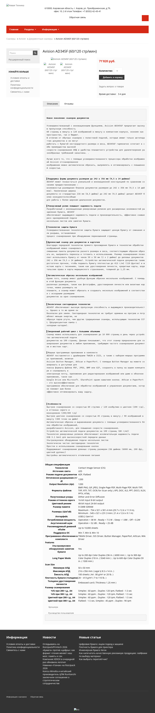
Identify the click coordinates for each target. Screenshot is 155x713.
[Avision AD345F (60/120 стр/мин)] (68, 58)
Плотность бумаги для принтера (96, 647)
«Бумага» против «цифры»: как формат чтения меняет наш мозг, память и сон (59, 653)
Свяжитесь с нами (19, 91)
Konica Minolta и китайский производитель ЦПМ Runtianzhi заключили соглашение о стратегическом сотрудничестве (59, 677)
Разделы (29, 29)
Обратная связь (77, 17)
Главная (13, 29)
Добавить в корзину (112, 77)
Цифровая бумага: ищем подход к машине (101, 644)
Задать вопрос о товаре (111, 86)
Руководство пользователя (61, 613)
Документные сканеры (41, 38)
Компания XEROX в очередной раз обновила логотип (58, 661)
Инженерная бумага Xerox (92, 650)
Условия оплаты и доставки (20, 644)
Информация (50, 29)
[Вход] (145, 18)
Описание (52, 103)
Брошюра (53, 607)
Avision (22, 38)
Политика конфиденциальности (21, 86)
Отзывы (68, 103)
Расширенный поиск (19, 59)
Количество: (106, 70)
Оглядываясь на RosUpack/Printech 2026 (55, 646)
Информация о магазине (16, 697)
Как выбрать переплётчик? (93, 659)
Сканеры (11, 38)
